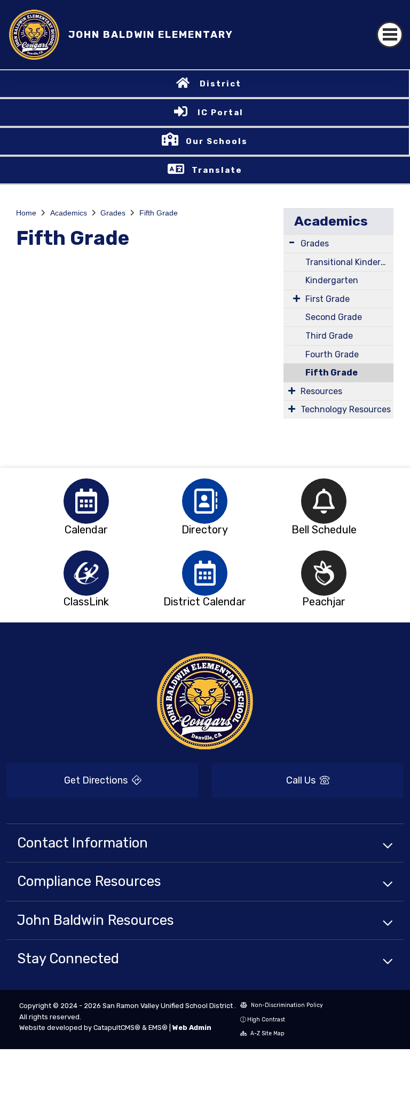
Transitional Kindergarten (349, 262)
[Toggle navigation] (389, 35)
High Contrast (266, 1019)
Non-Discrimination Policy (286, 1005)
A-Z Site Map (267, 1033)
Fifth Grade (158, 213)
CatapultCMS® (116, 1028)
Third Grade (329, 336)
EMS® (158, 1028)
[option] (86, 501)
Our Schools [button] (217, 141)
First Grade (327, 299)
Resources (321, 391)
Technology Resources (346, 409)
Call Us (302, 780)
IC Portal (220, 112)
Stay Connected (68, 958)
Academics (68, 213)
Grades (112, 213)
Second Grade (333, 317)
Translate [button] (217, 170)
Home (26, 213)
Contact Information (82, 843)
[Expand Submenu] (292, 242)
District (220, 84)
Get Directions (97, 780)
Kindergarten (331, 280)
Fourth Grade (332, 354)
